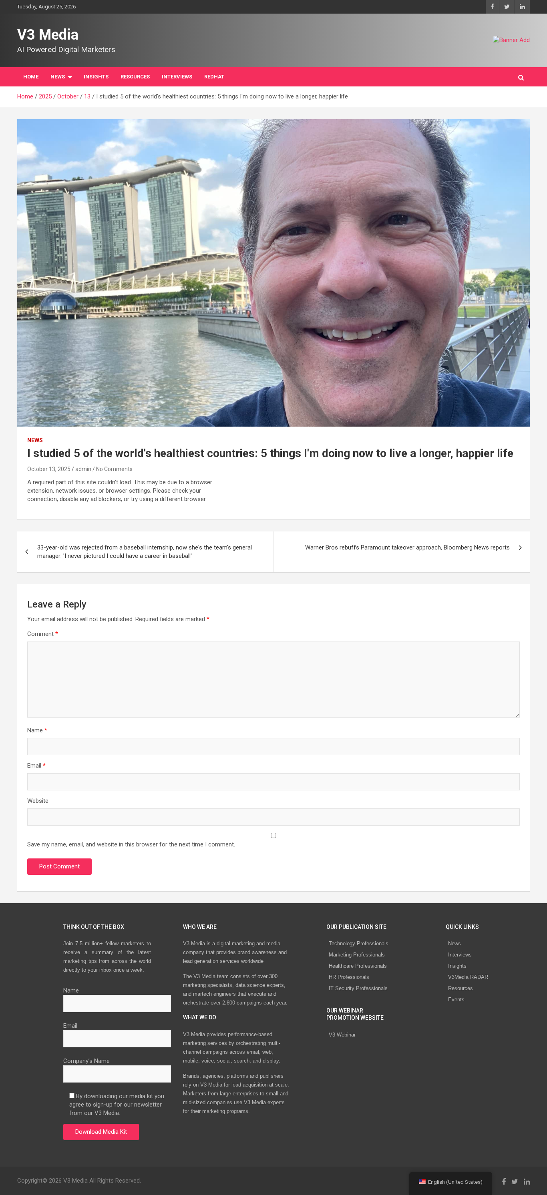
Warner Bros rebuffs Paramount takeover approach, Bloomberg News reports (407, 547)
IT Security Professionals (358, 988)
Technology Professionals (358, 943)
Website (37, 800)
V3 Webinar (342, 1035)
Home (30, 77)
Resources (135, 77)
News (454, 943)
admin (83, 469)
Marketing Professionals (357, 955)
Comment (42, 634)
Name (37, 730)
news (35, 440)
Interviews (460, 955)
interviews (177, 77)
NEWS (57, 77)
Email (36, 765)
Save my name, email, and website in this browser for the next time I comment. (131, 844)
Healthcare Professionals (358, 966)
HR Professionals (349, 977)
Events (456, 1000)
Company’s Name (86, 1061)
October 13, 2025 (48, 469)
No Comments (114, 469)
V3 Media (47, 34)
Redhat (214, 77)
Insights (96, 77)
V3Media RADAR (468, 977)
